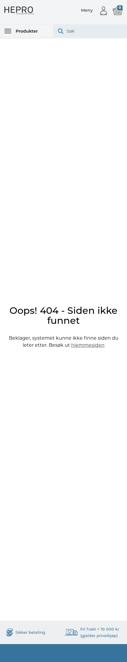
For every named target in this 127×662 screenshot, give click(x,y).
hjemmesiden (88, 345)
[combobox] (90, 31)
